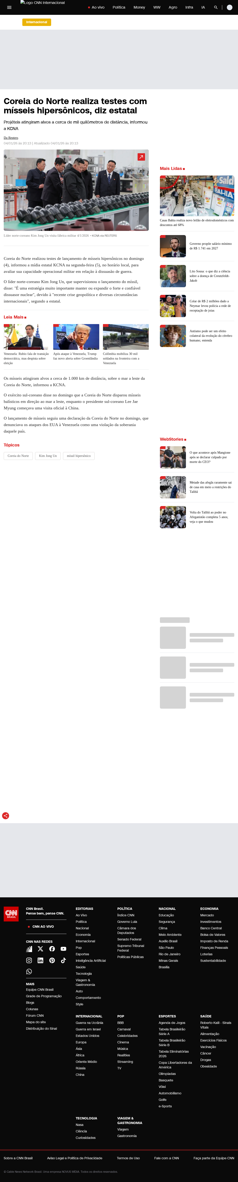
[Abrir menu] (9, 7)
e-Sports (165, 1106)
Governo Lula (127, 922)
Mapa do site (36, 1022)
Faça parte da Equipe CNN (214, 1158)
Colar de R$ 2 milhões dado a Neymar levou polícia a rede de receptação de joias (210, 305)
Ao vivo (98, 7)
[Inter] (29, 949)
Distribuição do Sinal (41, 1028)
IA (203, 7)
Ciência (81, 1131)
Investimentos (210, 922)
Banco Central (211, 928)
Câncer (205, 1053)
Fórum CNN (35, 1015)
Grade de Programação (44, 996)
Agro (173, 7)
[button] (76, 196)
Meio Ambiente (170, 935)
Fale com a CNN (166, 1158)
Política (119, 7)
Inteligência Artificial (91, 961)
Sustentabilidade (213, 961)
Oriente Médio (86, 1062)
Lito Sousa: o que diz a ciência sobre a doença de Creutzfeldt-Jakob (210, 276)
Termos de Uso (128, 1158)
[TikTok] (64, 960)
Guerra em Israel (88, 1029)
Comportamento (88, 998)
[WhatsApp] (29, 971)
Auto (79, 991)
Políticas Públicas (130, 957)
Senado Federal (129, 939)
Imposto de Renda (214, 941)
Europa (81, 1042)
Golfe (162, 1100)
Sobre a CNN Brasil (18, 1158)
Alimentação (209, 1034)
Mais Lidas (171, 169)
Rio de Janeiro (169, 954)
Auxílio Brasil (168, 941)
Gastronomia (127, 1136)
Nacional (82, 928)
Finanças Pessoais (214, 948)
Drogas (205, 1060)
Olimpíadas (167, 1074)
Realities (123, 1055)
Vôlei (162, 1087)
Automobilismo (170, 1093)
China (80, 1075)
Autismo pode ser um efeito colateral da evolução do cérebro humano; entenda (211, 335)
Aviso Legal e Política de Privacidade (74, 1158)
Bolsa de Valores (212, 935)
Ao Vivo (81, 915)
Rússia (81, 1068)
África (80, 1055)
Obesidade (208, 1066)
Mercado (207, 915)
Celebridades (127, 1036)
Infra (189, 7)
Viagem (123, 1129)
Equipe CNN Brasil (39, 990)
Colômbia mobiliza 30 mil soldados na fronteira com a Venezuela (121, 358)
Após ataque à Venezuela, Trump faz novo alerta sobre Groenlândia (75, 356)
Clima (163, 928)
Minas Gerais (168, 961)
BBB (120, 1023)
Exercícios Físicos (213, 1040)
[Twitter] (41, 949)
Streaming (125, 1062)
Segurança (167, 922)
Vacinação (208, 1047)
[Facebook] (52, 949)
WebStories (171, 439)
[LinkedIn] (41, 960)
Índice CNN (125, 915)
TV (119, 1068)
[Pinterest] (52, 960)
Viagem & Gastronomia (85, 982)
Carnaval (124, 1029)
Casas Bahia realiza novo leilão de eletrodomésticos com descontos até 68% (197, 223)
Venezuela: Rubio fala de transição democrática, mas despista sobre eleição (26, 358)
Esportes (82, 954)
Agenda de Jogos (172, 1023)
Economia (83, 935)
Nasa (79, 1125)
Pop (79, 948)
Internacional (85, 941)
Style (79, 1004)
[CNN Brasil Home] (49, 7)
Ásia (79, 1049)
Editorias (84, 909)
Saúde (81, 967)
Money (139, 7)
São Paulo (166, 948)
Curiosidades (86, 1138)
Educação (166, 915)
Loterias (206, 954)
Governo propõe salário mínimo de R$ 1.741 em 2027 (211, 246)
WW (156, 7)
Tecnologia (84, 974)
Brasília (164, 967)
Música (122, 1049)
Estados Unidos (87, 1036)
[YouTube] (64, 949)
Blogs (30, 1002)
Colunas (32, 1009)
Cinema (123, 1042)
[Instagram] (29, 960)
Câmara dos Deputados (126, 930)
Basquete (166, 1080)
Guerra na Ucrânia (89, 1023)
